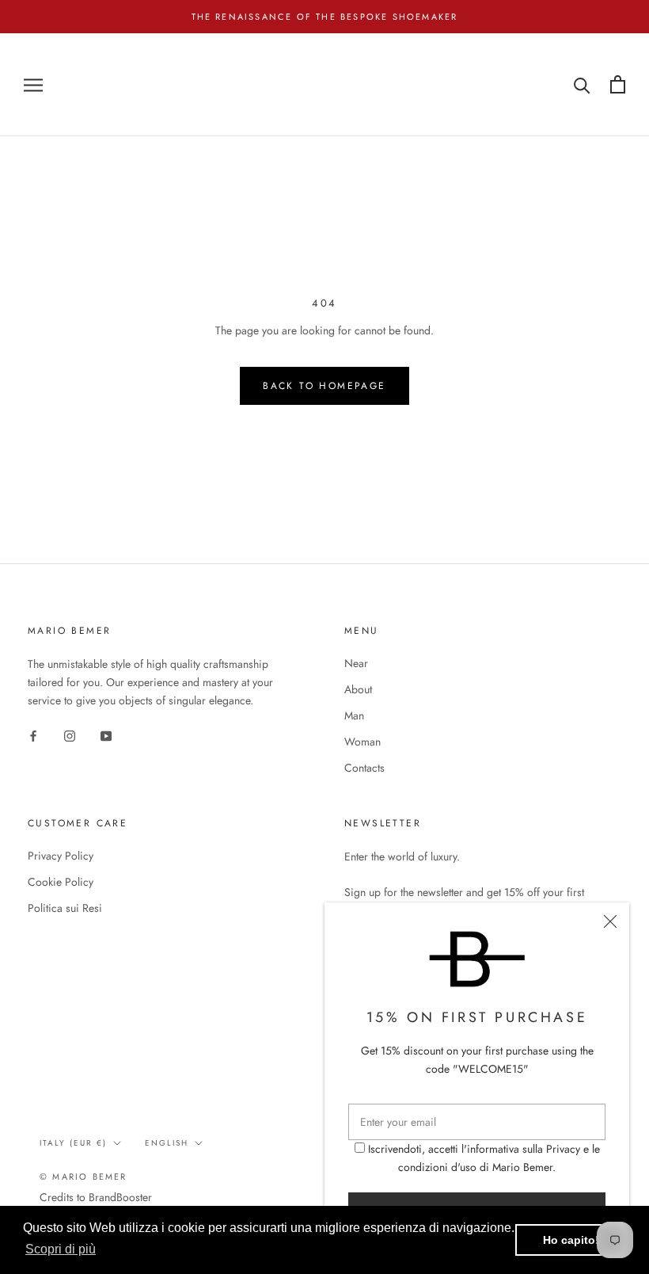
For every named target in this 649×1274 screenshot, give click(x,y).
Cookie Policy (60, 882)
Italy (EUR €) (73, 1143)
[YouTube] (106, 735)
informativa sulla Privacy (523, 1149)
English (166, 1143)
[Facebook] (33, 735)
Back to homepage (324, 386)
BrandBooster (120, 1197)
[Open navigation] (33, 84)
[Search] (582, 84)
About (358, 689)
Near (356, 663)
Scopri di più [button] (60, 1249)
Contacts (364, 768)
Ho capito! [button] (571, 1240)
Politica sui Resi (65, 908)
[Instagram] (69, 735)
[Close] (610, 921)
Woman (362, 742)
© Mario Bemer (83, 1176)
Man (354, 715)
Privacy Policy (60, 856)
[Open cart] (617, 84)
